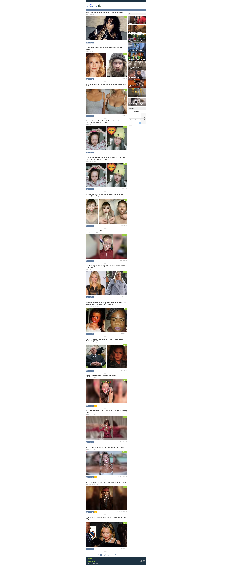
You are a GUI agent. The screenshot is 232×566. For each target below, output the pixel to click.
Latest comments (105, 9)
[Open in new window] (93, 42)
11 (132, 119)
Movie (87, 269)
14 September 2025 (123, 511)
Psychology (88, 51)
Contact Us (90, 558)
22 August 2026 (123, 42)
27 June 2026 (124, 260)
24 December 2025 (123, 405)
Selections (98, 9)
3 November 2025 (123, 476)
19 (135, 121)
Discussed (96, 0)
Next (115, 554)
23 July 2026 (124, 115)
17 (130, 121)
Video (93, 9)
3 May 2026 (124, 333)
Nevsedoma (95, 7)
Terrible (87, 306)
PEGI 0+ (97, 14)
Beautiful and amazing (90, 232)
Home (88, 0)
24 (130, 122)
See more (88, 42)
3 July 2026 (124, 225)
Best (91, 0)
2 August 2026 (124, 78)
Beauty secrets (89, 88)
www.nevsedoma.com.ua (92, 561)
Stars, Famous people (90, 14)
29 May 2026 (124, 296)
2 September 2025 (123, 548)
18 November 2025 (123, 441)
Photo (88, 9)
